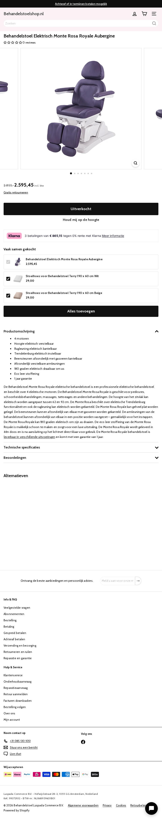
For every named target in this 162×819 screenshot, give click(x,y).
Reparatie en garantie (18, 658)
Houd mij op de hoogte (81, 220)
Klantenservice (13, 675)
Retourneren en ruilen (18, 652)
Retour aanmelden (16, 694)
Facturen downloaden (18, 700)
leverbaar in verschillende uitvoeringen (29, 437)
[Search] (154, 23)
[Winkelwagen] (144, 14)
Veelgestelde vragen (17, 607)
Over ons (9, 713)
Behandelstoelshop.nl (24, 13)
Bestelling (10, 620)
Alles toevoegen (81, 311)
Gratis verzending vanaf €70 (81, 5)
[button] (13, 42)
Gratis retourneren (16, 192)
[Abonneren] (138, 581)
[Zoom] (135, 163)
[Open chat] (151, 808)
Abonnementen (14, 614)
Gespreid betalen (15, 633)
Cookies (121, 805)
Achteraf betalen (14, 639)
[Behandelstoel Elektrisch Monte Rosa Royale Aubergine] (30, 521)
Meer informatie (113, 235)
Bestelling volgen (15, 707)
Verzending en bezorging (20, 645)
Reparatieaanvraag (16, 688)
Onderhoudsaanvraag (17, 681)
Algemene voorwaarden (83, 805)
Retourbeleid (138, 805)
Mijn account (12, 719)
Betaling (9, 626)
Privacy (107, 805)
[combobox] (81, 23)
